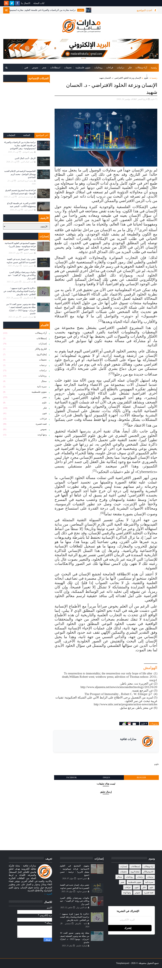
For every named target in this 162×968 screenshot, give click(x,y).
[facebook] (17, 3)
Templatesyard (122, 963)
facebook (71, 777)
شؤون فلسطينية (82, 67)
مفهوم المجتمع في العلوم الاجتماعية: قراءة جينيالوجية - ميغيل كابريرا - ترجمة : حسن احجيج (20, 246)
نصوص (35, 67)
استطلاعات (55, 67)
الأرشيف (141, 75)
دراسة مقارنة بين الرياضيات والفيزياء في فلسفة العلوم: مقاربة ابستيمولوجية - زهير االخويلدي (53, 10)
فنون (44, 413)
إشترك (127, 927)
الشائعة (26, 135)
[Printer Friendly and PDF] (129, 723)
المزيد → (48, 894)
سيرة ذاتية (42, 386)
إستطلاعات (42, 338)
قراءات (109, 67)
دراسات (100, 10)
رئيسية (154, 67)
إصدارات (153, 75)
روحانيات (98, 67)
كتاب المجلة (38, 3)
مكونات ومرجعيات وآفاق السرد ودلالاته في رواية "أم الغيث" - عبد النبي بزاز (22, 275)
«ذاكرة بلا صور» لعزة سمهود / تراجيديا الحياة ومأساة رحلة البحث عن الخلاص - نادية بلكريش (19, 291)
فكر (130, 67)
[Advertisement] (26, 110)
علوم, (152, 99)
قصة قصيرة (41, 424)
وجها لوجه (42, 435)
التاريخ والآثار (41, 349)
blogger (141, 777)
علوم (44, 402)
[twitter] (11, 3)
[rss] (6, 3)
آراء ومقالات (141, 67)
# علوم (144, 723)
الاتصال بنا (25, 3)
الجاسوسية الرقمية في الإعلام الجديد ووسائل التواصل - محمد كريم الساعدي (20, 174)
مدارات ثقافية (128, 739)
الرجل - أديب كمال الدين (25, 158)
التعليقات (11, 135)
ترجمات (43, 365)
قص (26, 67)
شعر (44, 67)
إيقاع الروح (42, 354)
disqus (106, 777)
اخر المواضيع (42, 135)
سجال (44, 381)
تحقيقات (68, 67)
